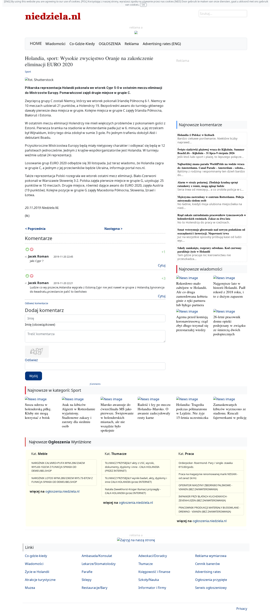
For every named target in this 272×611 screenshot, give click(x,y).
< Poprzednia (35, 228)
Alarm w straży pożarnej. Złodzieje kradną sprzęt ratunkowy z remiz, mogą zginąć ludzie (207, 184)
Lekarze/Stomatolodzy (98, 564)
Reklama (132, 43)
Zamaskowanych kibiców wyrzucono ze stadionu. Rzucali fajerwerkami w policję (230, 411)
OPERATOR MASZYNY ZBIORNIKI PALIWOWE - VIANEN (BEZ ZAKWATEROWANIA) (205, 487)
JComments (95, 384)
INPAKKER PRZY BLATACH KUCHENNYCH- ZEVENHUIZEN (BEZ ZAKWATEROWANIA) (203, 498)
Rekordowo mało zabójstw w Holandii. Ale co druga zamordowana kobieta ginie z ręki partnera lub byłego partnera (191, 294)
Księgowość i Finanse (154, 572)
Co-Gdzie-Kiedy (82, 43)
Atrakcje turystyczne (40, 580)
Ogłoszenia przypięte (211, 580)
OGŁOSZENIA (110, 43)
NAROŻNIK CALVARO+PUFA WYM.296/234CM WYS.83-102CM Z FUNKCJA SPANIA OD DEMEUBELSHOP (58, 466)
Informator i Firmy (152, 587)
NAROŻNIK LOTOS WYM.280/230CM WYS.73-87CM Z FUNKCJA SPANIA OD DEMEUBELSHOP (62, 480)
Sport (28, 71)
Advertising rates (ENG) (162, 43)
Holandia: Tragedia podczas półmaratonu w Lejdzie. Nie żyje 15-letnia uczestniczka (192, 411)
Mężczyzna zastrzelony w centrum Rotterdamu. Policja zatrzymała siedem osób (210, 199)
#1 (26, 283)
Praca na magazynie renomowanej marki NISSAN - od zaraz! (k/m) (208, 476)
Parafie (87, 572)
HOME (36, 43)
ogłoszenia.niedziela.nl (62, 491)
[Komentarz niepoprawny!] (32, 250)
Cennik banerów (207, 564)
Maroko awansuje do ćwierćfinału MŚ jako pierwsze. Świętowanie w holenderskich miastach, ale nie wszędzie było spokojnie (117, 417)
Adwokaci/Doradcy (152, 556)
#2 (26, 256)
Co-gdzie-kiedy (36, 556)
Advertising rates (208, 572)
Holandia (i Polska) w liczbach (195, 135)
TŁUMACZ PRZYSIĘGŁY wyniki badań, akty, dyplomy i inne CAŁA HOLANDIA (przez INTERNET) (136, 480)
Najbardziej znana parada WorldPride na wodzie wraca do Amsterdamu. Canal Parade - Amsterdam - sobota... (211, 166)
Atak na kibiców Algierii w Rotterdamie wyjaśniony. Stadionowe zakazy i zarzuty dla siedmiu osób (78, 415)
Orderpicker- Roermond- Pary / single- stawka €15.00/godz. (206, 465)
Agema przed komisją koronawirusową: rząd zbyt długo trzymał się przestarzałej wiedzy (192, 323)
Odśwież (31, 360)
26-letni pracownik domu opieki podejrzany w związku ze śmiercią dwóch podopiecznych (229, 325)
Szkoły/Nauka (148, 580)
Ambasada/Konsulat (97, 556)
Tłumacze (145, 564)
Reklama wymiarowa (210, 556)
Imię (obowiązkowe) (40, 324)
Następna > (113, 228)
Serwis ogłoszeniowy (211, 587)
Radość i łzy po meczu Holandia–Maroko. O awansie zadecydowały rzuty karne (154, 411)
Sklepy (86, 580)
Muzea (30, 587)
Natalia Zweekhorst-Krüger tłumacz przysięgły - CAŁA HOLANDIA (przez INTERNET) (133, 491)
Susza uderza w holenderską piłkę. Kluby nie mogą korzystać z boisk (38, 411)
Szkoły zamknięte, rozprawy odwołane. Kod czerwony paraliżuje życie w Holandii (209, 250)
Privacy (241, 608)
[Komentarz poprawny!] (27, 250)
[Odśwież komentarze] (52, 239)
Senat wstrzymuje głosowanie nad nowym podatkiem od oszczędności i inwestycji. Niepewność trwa (211, 231)
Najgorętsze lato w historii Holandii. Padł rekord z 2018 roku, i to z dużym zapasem (229, 290)
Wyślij (33, 376)
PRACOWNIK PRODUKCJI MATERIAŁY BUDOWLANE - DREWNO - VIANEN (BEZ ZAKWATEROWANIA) (209, 509)
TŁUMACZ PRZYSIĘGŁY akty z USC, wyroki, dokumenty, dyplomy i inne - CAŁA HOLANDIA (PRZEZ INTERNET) (132, 466)
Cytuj (161, 265)
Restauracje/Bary (94, 587)
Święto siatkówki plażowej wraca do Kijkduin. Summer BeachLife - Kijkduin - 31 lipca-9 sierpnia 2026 (210, 151)
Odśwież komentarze (36, 303)
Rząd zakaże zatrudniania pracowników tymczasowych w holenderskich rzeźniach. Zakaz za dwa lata (211, 217)
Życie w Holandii (37, 572)
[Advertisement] (211, 92)
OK (143, 4)
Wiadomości (55, 43)
